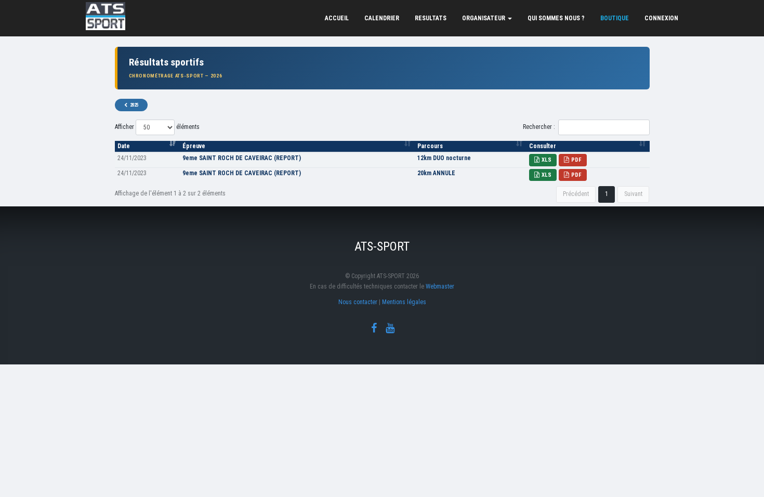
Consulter (542, 146)
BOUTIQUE (614, 18)
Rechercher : (539, 126)
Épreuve (193, 146)
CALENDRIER (381, 18)
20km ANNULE (436, 173)
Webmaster (440, 286)
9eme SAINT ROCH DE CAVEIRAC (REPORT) (241, 158)
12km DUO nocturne (444, 158)
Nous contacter (357, 302)
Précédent (576, 194)
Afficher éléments (157, 126)
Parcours (430, 146)
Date (123, 146)
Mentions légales (404, 302)
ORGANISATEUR (484, 18)
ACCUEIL (337, 18)
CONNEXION (661, 18)
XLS (546, 159)
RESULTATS (430, 18)
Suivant (633, 194)
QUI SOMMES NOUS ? (556, 18)
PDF (576, 159)
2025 (134, 105)
